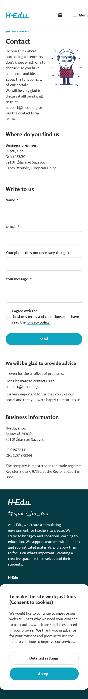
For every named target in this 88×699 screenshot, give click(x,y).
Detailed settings (44, 658)
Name (10, 200)
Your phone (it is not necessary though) (37, 252)
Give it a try (40, 15)
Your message (17, 279)
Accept (44, 674)
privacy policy (38, 322)
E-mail (10, 226)
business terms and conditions (37, 316)
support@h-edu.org (22, 107)
